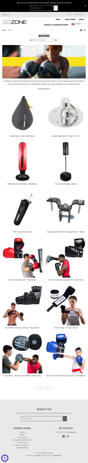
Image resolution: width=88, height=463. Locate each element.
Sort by (31, 40)
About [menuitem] (81, 19)
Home (4, 30)
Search (22, 432)
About (22, 434)
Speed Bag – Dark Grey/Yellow (22, 136)
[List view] (58, 40)
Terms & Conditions (22, 445)
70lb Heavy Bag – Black (22, 232)
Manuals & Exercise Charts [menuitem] (56, 25)
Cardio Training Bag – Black (66, 184)
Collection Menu (43, 89)
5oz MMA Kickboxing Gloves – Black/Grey (22, 328)
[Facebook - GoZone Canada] (81, 30)
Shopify (37, 455)
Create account (79, 14)
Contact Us (72, 432)
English (78, 24)
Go (56, 8)
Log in (69, 14)
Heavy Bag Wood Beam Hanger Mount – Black (65, 232)
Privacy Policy (22, 442)
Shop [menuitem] (58, 19)
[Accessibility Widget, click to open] (4, 458)
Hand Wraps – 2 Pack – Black (65, 328)
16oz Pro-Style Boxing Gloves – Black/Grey (65, 280)
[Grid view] (55, 40)
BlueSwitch (57, 455)
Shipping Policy (22, 447)
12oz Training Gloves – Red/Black (22, 280)
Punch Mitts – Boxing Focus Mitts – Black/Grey (22, 376)
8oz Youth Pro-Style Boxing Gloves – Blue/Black (65, 376)
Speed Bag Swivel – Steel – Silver (65, 136)
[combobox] (78, 24)
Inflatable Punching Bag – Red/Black (22, 184)
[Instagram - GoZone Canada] (85, 30)
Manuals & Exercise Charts (22, 440)
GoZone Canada (47, 453)
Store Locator (22, 437)
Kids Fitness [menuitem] (70, 19)
